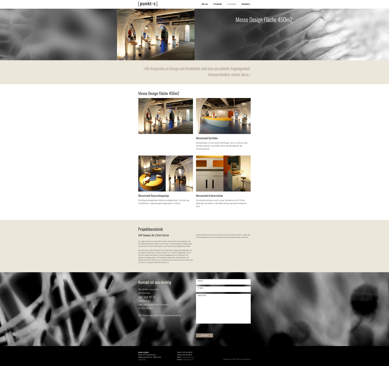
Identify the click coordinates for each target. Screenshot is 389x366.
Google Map (142, 359)
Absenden (204, 335)
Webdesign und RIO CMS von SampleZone (237, 359)
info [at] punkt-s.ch (187, 357)
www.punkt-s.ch (188, 359)
